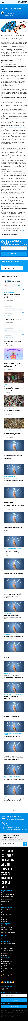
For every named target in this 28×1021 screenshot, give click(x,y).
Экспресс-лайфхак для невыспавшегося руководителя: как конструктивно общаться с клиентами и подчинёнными (14, 504)
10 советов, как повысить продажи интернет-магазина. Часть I (12, 433)
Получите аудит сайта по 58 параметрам (11, 992)
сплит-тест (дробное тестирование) (14, 127)
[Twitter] (11, 982)
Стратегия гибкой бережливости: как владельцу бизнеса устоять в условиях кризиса (13, 528)
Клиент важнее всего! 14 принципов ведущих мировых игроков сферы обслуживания (13, 456)
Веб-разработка (5, 958)
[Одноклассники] (13, 982)
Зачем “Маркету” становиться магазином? (11, 656)
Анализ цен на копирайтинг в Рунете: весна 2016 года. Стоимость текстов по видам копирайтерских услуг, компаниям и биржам (13, 758)
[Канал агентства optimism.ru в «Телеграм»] (8, 982)
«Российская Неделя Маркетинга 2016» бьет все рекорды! (14, 780)
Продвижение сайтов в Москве (13, 816)
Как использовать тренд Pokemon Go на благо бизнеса (13, 637)
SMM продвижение (6, 924)
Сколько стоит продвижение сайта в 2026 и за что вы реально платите (13, 318)
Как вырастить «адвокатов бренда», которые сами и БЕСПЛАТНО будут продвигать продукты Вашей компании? (13, 595)
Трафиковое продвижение (12, 822)
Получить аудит (14, 1000)
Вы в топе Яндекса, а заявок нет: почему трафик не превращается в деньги (12, 296)
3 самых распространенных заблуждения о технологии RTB (12, 552)
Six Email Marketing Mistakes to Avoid (13, 231)
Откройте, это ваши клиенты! (11, 716)
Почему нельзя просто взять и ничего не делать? (13, 574)
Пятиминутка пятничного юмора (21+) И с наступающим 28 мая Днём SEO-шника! (14, 800)
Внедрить (14, 254)
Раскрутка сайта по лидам (12, 827)
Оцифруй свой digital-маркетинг (12, 736)
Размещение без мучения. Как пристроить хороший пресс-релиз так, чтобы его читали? (13, 677)
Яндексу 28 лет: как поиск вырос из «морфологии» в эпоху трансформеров (13, 365)
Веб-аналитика (5, 941)
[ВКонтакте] (5, 982)
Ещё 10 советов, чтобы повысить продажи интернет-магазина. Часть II (13, 411)
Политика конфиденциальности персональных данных (12, 1012)
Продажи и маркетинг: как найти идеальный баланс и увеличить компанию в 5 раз (12, 388)
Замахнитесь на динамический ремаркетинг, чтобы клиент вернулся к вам (13, 617)
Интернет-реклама (6, 907)
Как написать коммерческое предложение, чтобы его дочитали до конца (13, 480)
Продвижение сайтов (7, 891)
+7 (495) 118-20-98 (21, 1)
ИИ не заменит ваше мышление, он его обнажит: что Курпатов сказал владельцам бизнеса (13, 341)
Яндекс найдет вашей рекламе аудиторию (11, 697)
